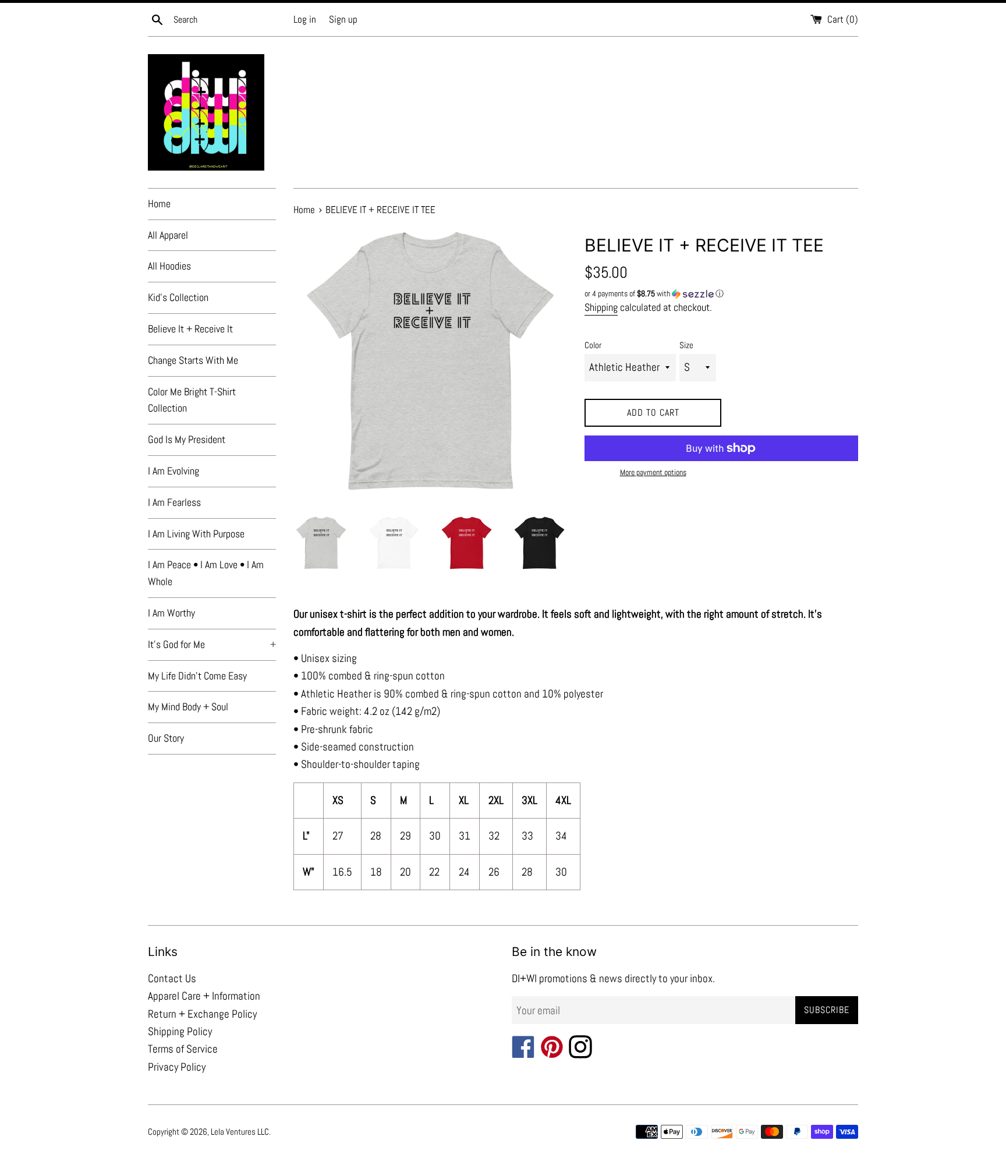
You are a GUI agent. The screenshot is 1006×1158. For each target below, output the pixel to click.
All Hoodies (169, 265)
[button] (721, 293)
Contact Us (172, 978)
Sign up (343, 19)
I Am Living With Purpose (196, 533)
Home (159, 203)
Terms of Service (183, 1049)
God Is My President (186, 439)
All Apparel (168, 235)
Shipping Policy (180, 1031)
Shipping (601, 307)
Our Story (166, 738)
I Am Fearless (174, 502)
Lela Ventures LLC (240, 1131)
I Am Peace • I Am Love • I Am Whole (206, 573)
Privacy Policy (177, 1067)
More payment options (653, 472)
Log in (304, 19)
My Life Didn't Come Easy (197, 675)
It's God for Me (212, 644)
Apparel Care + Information (204, 996)
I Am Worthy (171, 612)
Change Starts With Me (193, 360)
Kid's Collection (178, 297)
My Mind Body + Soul (188, 706)
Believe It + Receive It (190, 328)
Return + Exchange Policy (202, 1014)
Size (686, 344)
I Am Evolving (173, 470)
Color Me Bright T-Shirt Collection (192, 400)
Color (593, 344)
